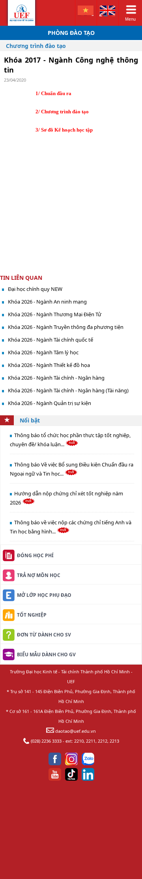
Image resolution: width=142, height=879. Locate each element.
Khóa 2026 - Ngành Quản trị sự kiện (49, 403)
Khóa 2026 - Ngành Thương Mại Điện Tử (54, 314)
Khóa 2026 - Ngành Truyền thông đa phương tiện (65, 327)
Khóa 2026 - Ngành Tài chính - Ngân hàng (56, 377)
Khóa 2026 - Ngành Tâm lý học (43, 352)
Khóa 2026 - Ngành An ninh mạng (47, 301)
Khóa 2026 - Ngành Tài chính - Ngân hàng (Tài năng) (68, 390)
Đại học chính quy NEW (35, 288)
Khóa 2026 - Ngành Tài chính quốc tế (50, 339)
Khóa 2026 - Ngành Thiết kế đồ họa (49, 365)
